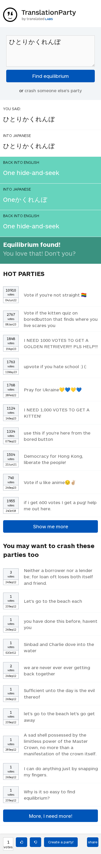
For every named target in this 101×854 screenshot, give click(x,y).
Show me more (50, 526)
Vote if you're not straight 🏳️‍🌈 (55, 294)
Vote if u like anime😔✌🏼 (50, 482)
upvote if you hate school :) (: (55, 366)
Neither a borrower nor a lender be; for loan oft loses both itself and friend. (58, 576)
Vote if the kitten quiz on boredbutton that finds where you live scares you (61, 319)
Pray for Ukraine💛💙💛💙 (53, 389)
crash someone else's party (53, 90)
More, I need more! (50, 816)
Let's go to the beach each (53, 601)
